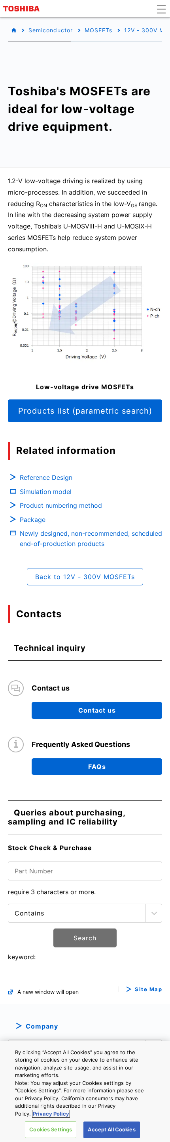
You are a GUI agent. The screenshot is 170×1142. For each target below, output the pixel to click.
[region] (85, 1091)
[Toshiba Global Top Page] (22, 8)
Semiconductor (50, 30)
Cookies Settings (50, 1129)
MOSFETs (98, 30)
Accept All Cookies (111, 1129)
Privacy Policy (51, 1113)
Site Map (148, 989)
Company (42, 1026)
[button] (161, 8)
